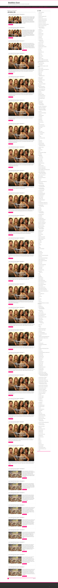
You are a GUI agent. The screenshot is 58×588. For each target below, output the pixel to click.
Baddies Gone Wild (41, 58)
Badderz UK (40, 53)
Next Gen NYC (40, 251)
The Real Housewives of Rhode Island (43, 385)
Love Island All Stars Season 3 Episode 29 (16, 76)
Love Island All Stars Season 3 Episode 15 (16, 329)
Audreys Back (40, 37)
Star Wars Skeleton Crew (41, 315)
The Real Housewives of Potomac (43, 382)
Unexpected (40, 427)
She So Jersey (40, 296)
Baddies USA (40, 73)
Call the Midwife (40, 102)
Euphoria (40, 128)
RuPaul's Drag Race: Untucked (42, 284)
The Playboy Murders (41, 369)
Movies (39, 243)
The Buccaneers (40, 339)
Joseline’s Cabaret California (42, 172)
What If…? (40, 439)
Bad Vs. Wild (40, 50)
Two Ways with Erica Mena (42, 414)
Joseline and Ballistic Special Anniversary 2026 (44, 169)
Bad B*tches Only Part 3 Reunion (42, 46)
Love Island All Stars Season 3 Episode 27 (16, 123)
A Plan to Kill (40, 29)
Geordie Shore (40, 140)
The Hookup (40, 349)
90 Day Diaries (40, 13)
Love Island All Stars (16, 15)
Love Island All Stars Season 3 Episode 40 (16, 14)
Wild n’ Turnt (40, 443)
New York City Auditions (41, 248)
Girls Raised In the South (41, 144)
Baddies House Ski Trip (41, 63)
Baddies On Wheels (41, 70)
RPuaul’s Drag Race (41, 277)
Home (9, 7)
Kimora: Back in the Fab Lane (42, 177)
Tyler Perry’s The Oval (41, 423)
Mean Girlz (40, 235)
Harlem (39, 151)
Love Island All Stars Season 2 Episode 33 (16, 492)
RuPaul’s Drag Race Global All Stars (43, 289)
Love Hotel (40, 207)
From (39, 139)
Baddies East (14, 3)
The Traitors (40, 394)
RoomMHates (40, 276)
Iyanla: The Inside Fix (41, 165)
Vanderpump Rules (41, 430)
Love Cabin (40, 201)
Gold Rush (40, 148)
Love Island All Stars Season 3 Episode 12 (16, 375)
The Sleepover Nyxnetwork (42, 393)
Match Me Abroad (41, 231)
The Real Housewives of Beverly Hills (43, 373)
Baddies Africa (40, 54)
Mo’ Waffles (40, 240)
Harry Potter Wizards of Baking (42, 152)
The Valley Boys (40, 402)
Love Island (40, 210)
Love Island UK (40, 215)
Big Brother (40, 91)
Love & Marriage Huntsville (42, 193)
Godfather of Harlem (41, 147)
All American (40, 32)
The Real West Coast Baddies (42, 389)
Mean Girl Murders (41, 234)
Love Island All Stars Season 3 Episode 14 (16, 352)
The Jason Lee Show (41, 357)
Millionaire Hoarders (41, 239)
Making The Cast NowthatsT (42, 223)
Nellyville (40, 247)
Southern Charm (40, 310)
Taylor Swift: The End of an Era (42, 328)
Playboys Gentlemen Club (42, 259)
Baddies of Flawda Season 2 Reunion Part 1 (44, 69)
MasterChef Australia (41, 230)
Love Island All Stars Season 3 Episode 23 (16, 215)
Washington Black (41, 435)
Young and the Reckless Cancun (42, 448)
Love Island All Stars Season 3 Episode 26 (16, 146)
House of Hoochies (41, 157)
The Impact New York (41, 356)
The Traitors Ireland (41, 397)
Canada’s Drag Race (41, 103)
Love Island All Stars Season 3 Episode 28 (16, 100)
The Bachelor (40, 335)
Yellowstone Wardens (41, 444)
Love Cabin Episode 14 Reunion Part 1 (43, 202)
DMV (39, 123)
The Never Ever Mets (41, 368)
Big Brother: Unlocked (41, 94)
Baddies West (40, 74)
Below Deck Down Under (42, 86)
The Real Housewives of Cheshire (43, 377)
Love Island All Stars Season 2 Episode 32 (16, 505)
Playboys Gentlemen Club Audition (43, 260)
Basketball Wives (41, 78)
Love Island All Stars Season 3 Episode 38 (16, 27)
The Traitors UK (40, 398)
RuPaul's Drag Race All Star (42, 280)
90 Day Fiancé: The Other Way (42, 21)
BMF (39, 99)
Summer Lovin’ (40, 324)
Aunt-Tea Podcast (41, 38)
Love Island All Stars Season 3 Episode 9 (16, 421)
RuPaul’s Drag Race (41, 285)
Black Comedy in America (42, 98)
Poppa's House (40, 263)
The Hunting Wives (41, 353)
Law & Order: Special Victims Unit (43, 181)
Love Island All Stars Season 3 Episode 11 (16, 398)
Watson (39, 438)
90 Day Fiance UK (41, 17)
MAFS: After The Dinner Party (42, 222)
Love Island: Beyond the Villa (42, 219)
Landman (40, 180)
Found (39, 135)
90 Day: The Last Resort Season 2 (42, 25)
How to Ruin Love (41, 161)
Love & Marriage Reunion (42, 194)
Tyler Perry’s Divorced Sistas (42, 418)
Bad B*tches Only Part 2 (41, 45)
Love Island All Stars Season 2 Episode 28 (16, 554)
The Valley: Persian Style (41, 406)
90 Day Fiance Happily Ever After (42, 16)
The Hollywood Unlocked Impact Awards (43, 348)
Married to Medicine (41, 227)
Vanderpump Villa (41, 431)
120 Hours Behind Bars (41, 12)
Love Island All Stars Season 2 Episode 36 (16, 468)
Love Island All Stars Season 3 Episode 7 (16, 445)
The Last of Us (40, 360)
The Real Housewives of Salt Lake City (43, 386)
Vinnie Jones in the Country (42, 434)
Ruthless (40, 292)
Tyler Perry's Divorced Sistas (42, 415)
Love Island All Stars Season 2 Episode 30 (16, 529)
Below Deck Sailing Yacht (41, 90)
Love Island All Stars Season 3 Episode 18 (16, 283)
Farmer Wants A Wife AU (41, 132)
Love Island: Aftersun (41, 218)
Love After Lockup (41, 198)
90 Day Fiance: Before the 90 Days (43, 20)
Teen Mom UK (40, 331)
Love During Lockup (41, 205)
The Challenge (40, 340)
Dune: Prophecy (40, 127)
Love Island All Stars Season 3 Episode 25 (16, 170)
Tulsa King (40, 411)
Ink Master (40, 164)
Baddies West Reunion (42, 75)
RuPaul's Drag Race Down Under (42, 281)
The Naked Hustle (41, 365)
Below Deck (40, 85)
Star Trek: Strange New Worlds (42, 314)
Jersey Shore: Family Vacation (42, 168)
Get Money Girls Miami (41, 143)
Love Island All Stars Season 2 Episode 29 (16, 542)
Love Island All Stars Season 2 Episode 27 (16, 566)
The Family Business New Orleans (43, 344)
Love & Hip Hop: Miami (41, 190)
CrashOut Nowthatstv (41, 115)
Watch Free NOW (11, 24)
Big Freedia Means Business (42, 95)
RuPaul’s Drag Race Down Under (42, 288)
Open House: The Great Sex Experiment (43, 255)
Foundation (40, 136)
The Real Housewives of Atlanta (42, 372)
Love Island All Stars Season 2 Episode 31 (16, 517)
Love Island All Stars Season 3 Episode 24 (16, 192)
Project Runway (40, 268)
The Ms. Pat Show (41, 364)
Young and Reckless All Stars (42, 447)
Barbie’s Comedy (41, 77)
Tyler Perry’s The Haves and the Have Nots (44, 422)
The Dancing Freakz (41, 343)
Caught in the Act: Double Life (42, 107)
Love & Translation (41, 197)
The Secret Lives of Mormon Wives (43, 390)
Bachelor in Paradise (41, 42)
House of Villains (41, 160)
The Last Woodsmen (41, 361)
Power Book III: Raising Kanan (42, 264)
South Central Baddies (41, 307)
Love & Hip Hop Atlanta (41, 185)
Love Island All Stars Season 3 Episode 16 (16, 307)
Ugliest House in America (42, 426)
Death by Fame (40, 119)
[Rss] (49, 586)
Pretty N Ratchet (40, 267)
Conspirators (40, 114)
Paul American (40, 256)
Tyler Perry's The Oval (41, 424)
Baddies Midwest (41, 64)
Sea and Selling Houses (41, 293)
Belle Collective (40, 81)
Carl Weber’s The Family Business (43, 106)
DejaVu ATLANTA (41, 120)
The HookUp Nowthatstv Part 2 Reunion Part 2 (44, 352)
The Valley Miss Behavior (41, 405)
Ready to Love (40, 271)
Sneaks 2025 (40, 301)
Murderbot (40, 244)
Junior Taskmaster (41, 176)
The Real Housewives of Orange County (43, 381)
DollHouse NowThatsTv (41, 124)
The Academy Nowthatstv (42, 332)
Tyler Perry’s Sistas (41, 419)
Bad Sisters (40, 49)
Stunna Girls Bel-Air (41, 319)
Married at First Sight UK (41, 226)
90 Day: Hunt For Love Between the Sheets (44, 24)
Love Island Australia (41, 214)
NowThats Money (41, 252)
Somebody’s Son (41, 306)
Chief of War (40, 111)
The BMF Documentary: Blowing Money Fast (44, 336)
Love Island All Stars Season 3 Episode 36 (16, 53)
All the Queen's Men (41, 33)
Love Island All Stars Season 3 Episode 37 (16, 40)
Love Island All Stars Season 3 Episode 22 (16, 238)
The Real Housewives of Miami (42, 378)
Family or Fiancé (40, 131)
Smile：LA (40, 300)
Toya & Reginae (40, 410)
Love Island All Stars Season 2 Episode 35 (16, 481)
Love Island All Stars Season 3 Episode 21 (16, 261)
